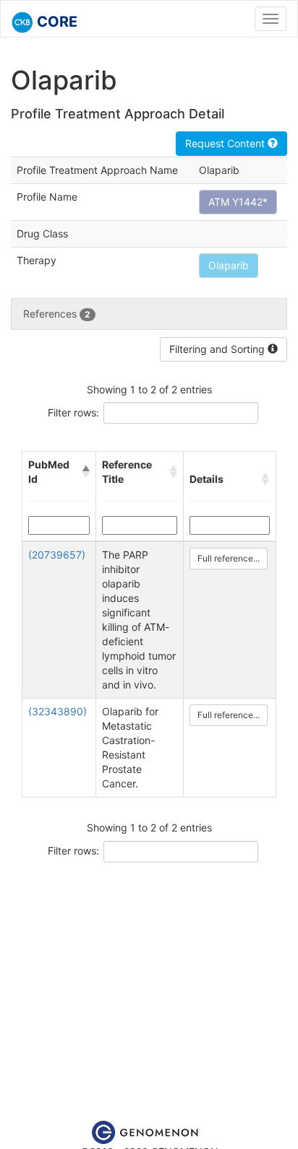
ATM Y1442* (238, 202)
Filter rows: (73, 412)
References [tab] (56, 313)
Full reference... (228, 558)
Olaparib (228, 265)
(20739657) (56, 555)
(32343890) (57, 711)
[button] (86, 472)
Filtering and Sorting (218, 349)
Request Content (226, 143)
